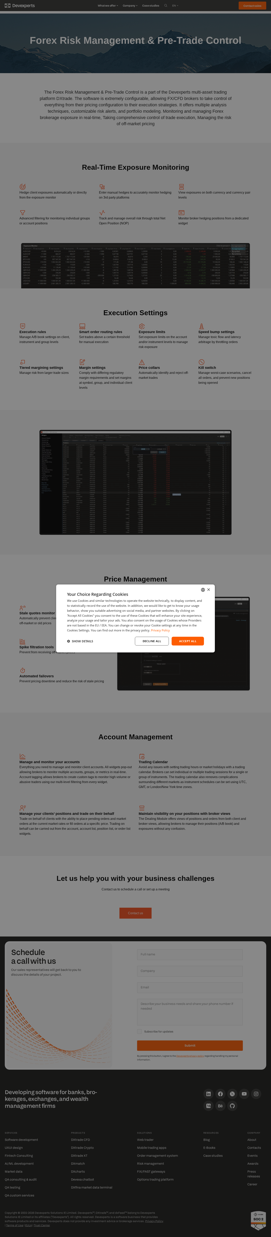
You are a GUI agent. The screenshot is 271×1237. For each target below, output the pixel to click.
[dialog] (135, 618)
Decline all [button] (152, 641)
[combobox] (203, 590)
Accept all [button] (187, 641)
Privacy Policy (160, 630)
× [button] (208, 589)
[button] (80, 641)
